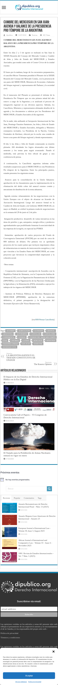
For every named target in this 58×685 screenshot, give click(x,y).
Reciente (6, 498)
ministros (50, 340)
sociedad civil (9, 347)
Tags (39, 498)
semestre (38, 344)
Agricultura (24, 331)
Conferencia (8, 337)
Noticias (34, 35)
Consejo (22, 337)
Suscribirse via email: (29, 601)
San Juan (26, 344)
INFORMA (15, 340)
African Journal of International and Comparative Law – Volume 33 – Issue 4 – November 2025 (35, 543)
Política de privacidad (34, 681)
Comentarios (29, 498)
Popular (17, 498)
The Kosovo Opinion (43, 363)
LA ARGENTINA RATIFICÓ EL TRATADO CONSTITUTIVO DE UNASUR (20, 356)
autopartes (22, 334)
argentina (8, 334)
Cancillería (49, 334)
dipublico (9, 35)
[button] (53, 651)
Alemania (38, 331)
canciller (35, 334)
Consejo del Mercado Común (43, 337)
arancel (51, 331)
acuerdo (11, 331)
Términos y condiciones (10, 637)
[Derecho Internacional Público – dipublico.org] (29, 7)
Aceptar (29, 675)
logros (26, 340)
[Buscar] (49, 488)
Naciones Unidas (10, 344)
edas (5, 340)
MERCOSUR (37, 340)
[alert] (29, 479)
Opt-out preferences (21, 681)
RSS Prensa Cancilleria (44, 319)
